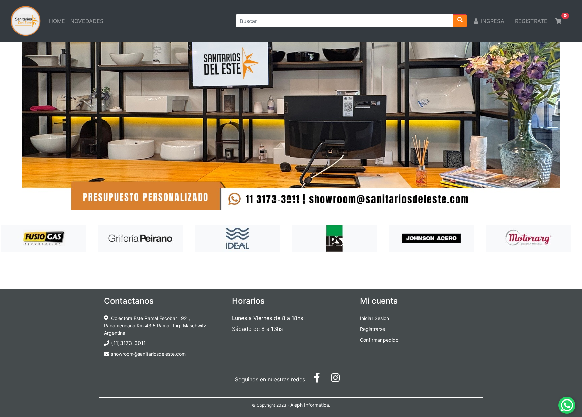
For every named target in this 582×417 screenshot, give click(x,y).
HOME (58, 20)
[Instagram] (338, 379)
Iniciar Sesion (374, 318)
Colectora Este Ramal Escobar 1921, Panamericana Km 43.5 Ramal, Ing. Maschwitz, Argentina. (156, 325)
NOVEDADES (88, 20)
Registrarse (372, 329)
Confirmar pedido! (380, 340)
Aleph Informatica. (310, 405)
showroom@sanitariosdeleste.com (147, 354)
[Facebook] (320, 379)
